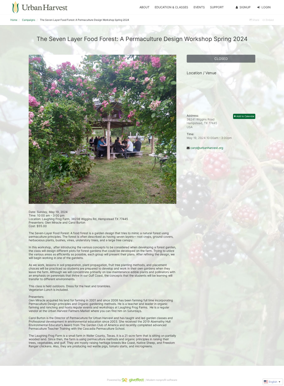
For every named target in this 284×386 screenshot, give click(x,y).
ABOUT (144, 7)
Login (266, 7)
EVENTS (199, 7)
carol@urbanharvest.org (206, 148)
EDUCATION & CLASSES (171, 7)
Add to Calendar (245, 116)
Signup (245, 7)
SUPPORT (217, 7)
